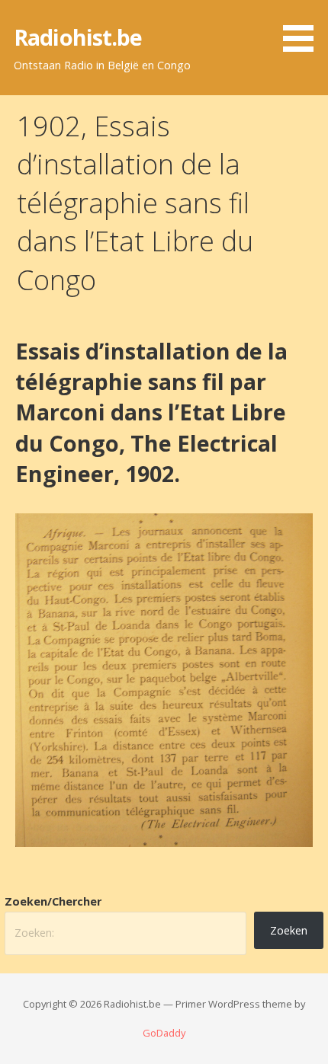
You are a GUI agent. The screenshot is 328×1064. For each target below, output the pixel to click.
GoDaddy (164, 1033)
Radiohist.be (78, 37)
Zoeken (288, 930)
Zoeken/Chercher (53, 901)
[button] (303, 28)
